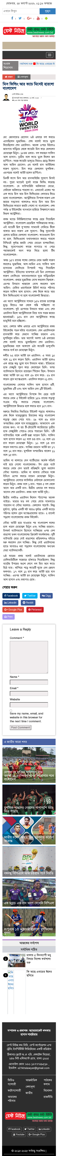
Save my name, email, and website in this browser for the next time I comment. (26, 717)
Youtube (19, 1134)
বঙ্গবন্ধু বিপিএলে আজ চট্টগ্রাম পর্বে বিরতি (28, 873)
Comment (17, 638)
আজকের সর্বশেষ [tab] (29, 943)
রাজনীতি (48, 1097)
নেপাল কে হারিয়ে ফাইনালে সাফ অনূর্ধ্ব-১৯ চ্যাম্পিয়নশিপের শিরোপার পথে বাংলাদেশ (29, 775)
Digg (48, 595)
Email (14, 688)
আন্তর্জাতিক (31, 1080)
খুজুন (47, 11)
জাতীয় (29, 1093)
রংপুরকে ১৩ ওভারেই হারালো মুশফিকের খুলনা (28, 931)
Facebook (12, 595)
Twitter (31, 595)
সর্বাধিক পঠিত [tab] (29, 950)
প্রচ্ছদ (10, 76)
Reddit (29, 602)
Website (15, 699)
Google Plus (15, 609)
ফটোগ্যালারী (14, 1090)
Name (14, 677)
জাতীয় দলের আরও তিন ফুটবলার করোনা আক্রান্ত (29, 839)
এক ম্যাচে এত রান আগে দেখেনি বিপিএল (29, 903)
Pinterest (36, 609)
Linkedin (11, 602)
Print (10, 616)
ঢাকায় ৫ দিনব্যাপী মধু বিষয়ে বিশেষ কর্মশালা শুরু (39, 958)
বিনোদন (48, 1090)
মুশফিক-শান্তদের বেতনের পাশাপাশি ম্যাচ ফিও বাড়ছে (28, 809)
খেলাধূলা (24, 76)
